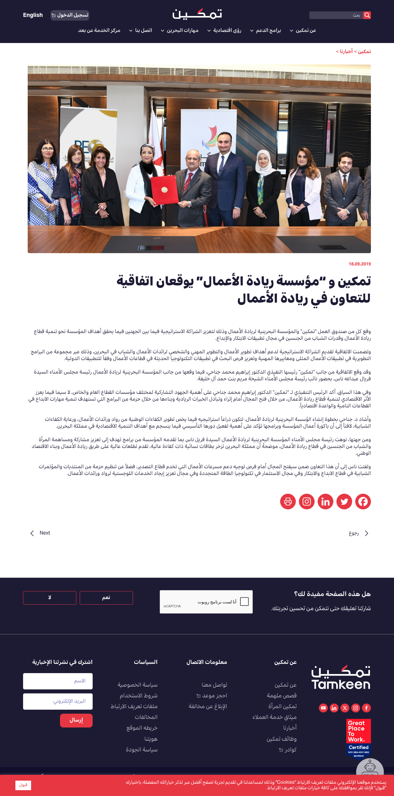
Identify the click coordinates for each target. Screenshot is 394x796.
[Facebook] (363, 501)
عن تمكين (306, 30)
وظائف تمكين (282, 739)
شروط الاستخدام (139, 696)
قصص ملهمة (282, 696)
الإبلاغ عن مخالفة (208, 707)
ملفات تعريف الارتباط (134, 707)
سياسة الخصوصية (138, 685)
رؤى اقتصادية (227, 30)
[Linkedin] (325, 501)
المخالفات (146, 717)
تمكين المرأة (282, 707)
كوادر (291, 750)
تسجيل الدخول (72, 15)
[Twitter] (344, 501)
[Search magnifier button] (367, 15)
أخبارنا (290, 728)
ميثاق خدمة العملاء (274, 717)
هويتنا (151, 739)
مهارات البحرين (183, 30)
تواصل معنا (214, 685)
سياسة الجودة (142, 750)
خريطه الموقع (142, 728)
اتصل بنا (143, 30)
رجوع (354, 533)
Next (45, 533)
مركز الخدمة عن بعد (99, 30)
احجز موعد (214, 696)
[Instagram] (307, 501)
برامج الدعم (268, 30)
